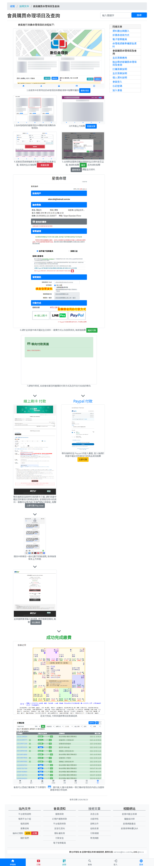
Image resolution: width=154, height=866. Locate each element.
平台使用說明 (24, 813)
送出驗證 (36, 622)
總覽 (12, 6)
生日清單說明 (119, 73)
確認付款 (92, 330)
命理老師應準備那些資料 (124, 45)
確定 (83, 165)
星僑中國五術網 (129, 813)
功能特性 (94, 818)
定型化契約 (59, 828)
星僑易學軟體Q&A (129, 828)
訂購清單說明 (119, 69)
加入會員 (117, 90)
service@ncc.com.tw (123, 851)
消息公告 (94, 813)
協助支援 (94, 828)
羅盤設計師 (129, 818)
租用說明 (24, 823)
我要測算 (91, 126)
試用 (28, 833)
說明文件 (24, 6)
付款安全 (59, 837)
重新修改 (76, 169)
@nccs (141, 851)
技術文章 (94, 808)
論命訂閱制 (18, 833)
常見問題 (94, 837)
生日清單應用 (119, 57)
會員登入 (117, 81)
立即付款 (83, 459)
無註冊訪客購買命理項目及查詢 (124, 63)
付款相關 (94, 833)
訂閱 (35, 833)
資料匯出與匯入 (120, 31)
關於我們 (24, 837)
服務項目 (85, 90)
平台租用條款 (59, 823)
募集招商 (24, 828)
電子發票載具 (119, 39)
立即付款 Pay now (34, 505)
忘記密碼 (117, 86)
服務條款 (59, 813)
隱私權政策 (59, 833)
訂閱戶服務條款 (59, 818)
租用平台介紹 (24, 818)
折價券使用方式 (120, 35)
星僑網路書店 (129, 823)
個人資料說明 (119, 77)
